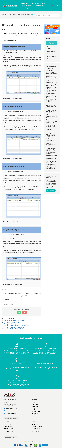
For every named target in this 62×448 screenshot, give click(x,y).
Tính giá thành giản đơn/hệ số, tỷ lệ (51, 42)
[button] (19, 312)
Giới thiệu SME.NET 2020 (27, 3)
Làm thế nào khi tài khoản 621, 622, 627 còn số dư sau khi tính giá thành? (51, 106)
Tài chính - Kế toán (36, 424)
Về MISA (34, 402)
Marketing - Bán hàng (37, 426)
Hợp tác (34, 409)
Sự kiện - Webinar (8, 426)
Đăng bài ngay (50, 190)
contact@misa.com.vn (11, 408)
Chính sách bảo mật (38, 441)
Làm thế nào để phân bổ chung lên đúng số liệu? (51, 118)
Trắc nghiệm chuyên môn (10, 431)
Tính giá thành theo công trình (51, 47)
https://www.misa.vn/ (11, 413)
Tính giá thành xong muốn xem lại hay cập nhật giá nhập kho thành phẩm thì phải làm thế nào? (51, 143)
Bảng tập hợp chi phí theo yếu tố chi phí (14, 320)
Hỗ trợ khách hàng (36, 411)
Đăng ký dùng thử (36, 406)
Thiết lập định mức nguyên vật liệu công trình (15, 327)
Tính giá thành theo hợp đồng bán (51, 57)
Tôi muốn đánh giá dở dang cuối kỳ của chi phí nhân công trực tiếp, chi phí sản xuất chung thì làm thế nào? (51, 151)
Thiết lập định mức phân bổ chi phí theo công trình (16, 325)
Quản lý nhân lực (36, 428)
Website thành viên (9, 437)
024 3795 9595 (9, 411)
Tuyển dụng (35, 413)
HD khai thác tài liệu (40, 3)
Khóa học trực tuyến (8, 428)
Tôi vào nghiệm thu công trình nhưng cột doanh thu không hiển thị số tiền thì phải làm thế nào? (51, 135)
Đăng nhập (34, 408)
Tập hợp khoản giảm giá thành (11, 322)
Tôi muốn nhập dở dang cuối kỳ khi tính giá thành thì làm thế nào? (51, 112)
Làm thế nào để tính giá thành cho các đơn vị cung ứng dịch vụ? (51, 84)
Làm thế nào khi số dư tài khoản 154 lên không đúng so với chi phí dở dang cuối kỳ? (51, 89)
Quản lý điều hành (36, 430)
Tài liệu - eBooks (7, 424)
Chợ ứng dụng (35, 404)
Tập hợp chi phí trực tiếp (10, 324)
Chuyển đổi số (35, 431)
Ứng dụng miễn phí (8, 430)
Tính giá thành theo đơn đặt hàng (51, 52)
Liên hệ (33, 415)
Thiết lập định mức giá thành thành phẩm (14, 328)
